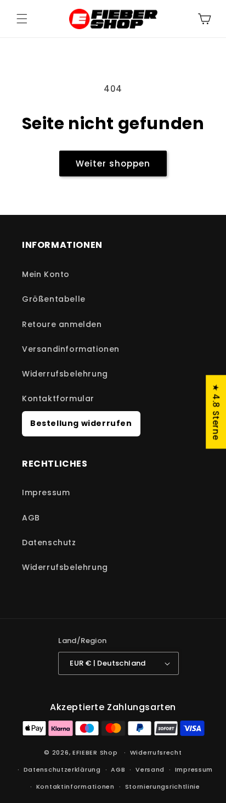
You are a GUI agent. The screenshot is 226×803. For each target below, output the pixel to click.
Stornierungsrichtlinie (162, 786)
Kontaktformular (58, 398)
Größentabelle (54, 298)
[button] (22, 19)
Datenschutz (49, 542)
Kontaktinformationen (75, 786)
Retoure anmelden (62, 324)
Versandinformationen (71, 349)
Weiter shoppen (113, 163)
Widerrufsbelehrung (65, 373)
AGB (31, 517)
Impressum (46, 492)
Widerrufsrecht (156, 752)
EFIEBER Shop (94, 752)
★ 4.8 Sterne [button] (216, 412)
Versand (150, 769)
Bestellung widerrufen (81, 423)
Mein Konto (46, 274)
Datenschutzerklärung (62, 769)
